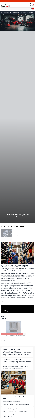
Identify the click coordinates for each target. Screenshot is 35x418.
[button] (33, 8)
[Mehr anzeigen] (6, 235)
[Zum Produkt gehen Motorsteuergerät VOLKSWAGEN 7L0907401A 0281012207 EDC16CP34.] (13, 327)
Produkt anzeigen (12, 333)
